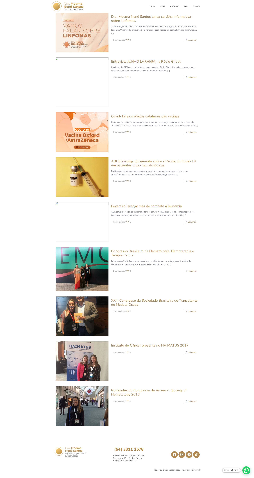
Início (152, 6)
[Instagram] (181, 454)
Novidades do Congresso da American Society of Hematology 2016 (149, 392)
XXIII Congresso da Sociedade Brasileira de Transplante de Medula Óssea (154, 302)
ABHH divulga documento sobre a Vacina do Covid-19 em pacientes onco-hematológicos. (153, 163)
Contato (196, 6)
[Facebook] (174, 454)
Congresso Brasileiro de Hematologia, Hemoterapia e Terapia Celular (152, 253)
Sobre (162, 6)
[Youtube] (189, 454)
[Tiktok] (196, 454)
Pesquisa (174, 6)
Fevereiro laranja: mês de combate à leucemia (146, 206)
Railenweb (196, 469)
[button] (246, 470)
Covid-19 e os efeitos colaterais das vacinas (145, 116)
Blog (185, 6)
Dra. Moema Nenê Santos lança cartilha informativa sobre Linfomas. (151, 18)
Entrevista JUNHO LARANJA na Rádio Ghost (145, 61)
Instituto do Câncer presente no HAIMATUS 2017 (150, 345)
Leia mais (192, 40)
